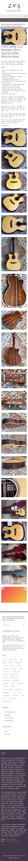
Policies (8, 734)
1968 (15, 659)
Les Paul (6, 686)
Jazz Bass (6, 683)
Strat (22, 695)
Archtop (10, 662)
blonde (5, 665)
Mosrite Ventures (8, 689)
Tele (5, 698)
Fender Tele (16, 671)
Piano (19, 692)
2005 (21, 659)
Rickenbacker (7, 695)
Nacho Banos (19, 689)
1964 (5, 659)
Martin (13, 686)
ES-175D (12, 665)
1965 (10, 659)
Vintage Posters (8, 701)
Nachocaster (7, 692)
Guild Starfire (14, 677)
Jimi (13, 683)
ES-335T (19, 665)
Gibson (5, 674)
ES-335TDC (6, 668)
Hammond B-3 (7, 680)
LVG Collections (10, 712)
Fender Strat (7, 671)
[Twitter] (5, 16)
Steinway (15, 695)
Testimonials (12, 698)
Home (2, 19)
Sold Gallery (9, 19)
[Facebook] (2, 16)
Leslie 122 (20, 683)
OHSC (14, 692)
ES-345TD (14, 668)
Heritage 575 (16, 680)
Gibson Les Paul (14, 674)
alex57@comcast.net (13, 841)
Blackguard (18, 662)
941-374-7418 (10, 839)
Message (7, 715)
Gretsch (5, 677)
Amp (4, 662)
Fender (21, 668)
